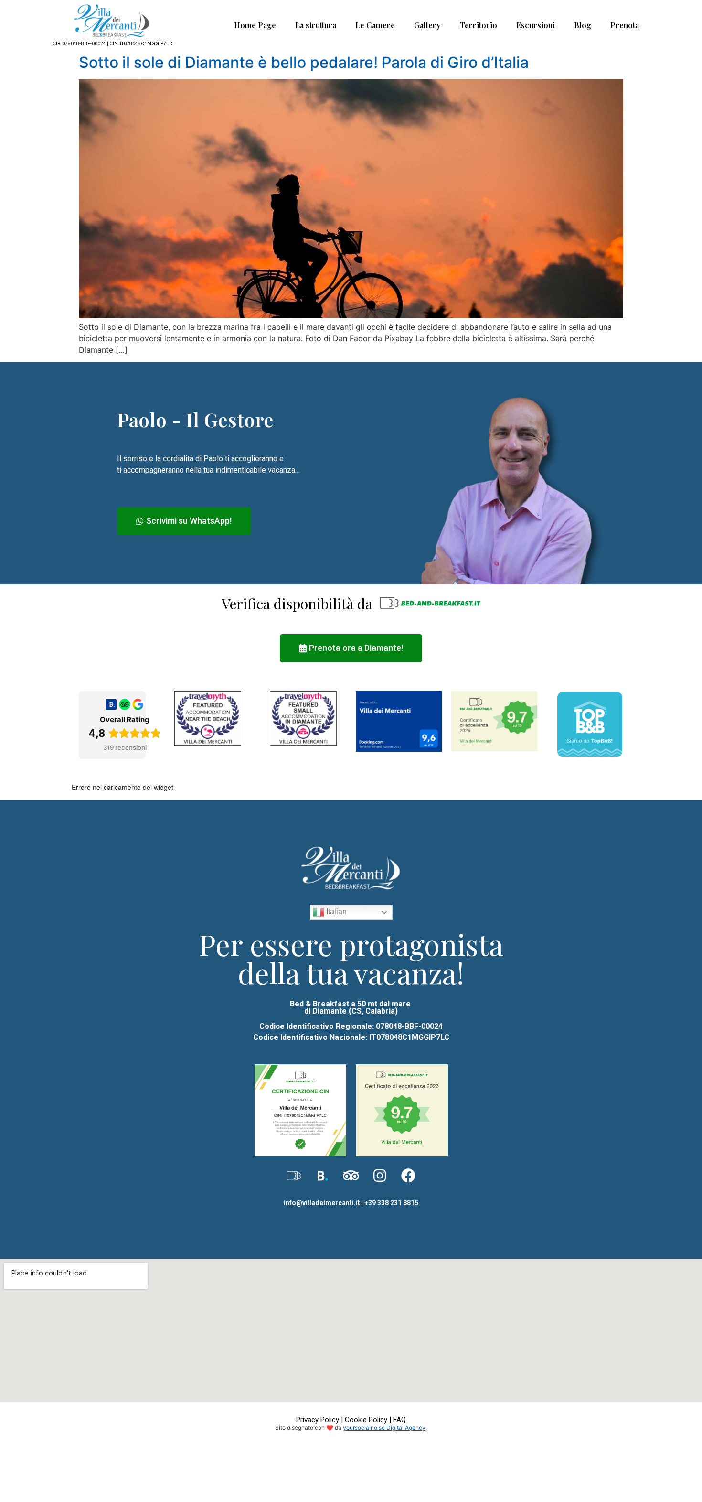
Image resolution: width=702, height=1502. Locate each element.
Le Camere (375, 25)
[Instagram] (379, 1175)
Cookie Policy (366, 1420)
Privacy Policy (317, 1420)
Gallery (427, 25)
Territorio (478, 25)
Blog (582, 25)
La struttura (315, 25)
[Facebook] (408, 1175)
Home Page (255, 25)
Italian (335, 912)
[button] (184, 521)
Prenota (624, 25)
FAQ (399, 1420)
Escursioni (535, 25)
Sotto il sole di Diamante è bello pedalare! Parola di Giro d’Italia (304, 62)
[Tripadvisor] (351, 1175)
